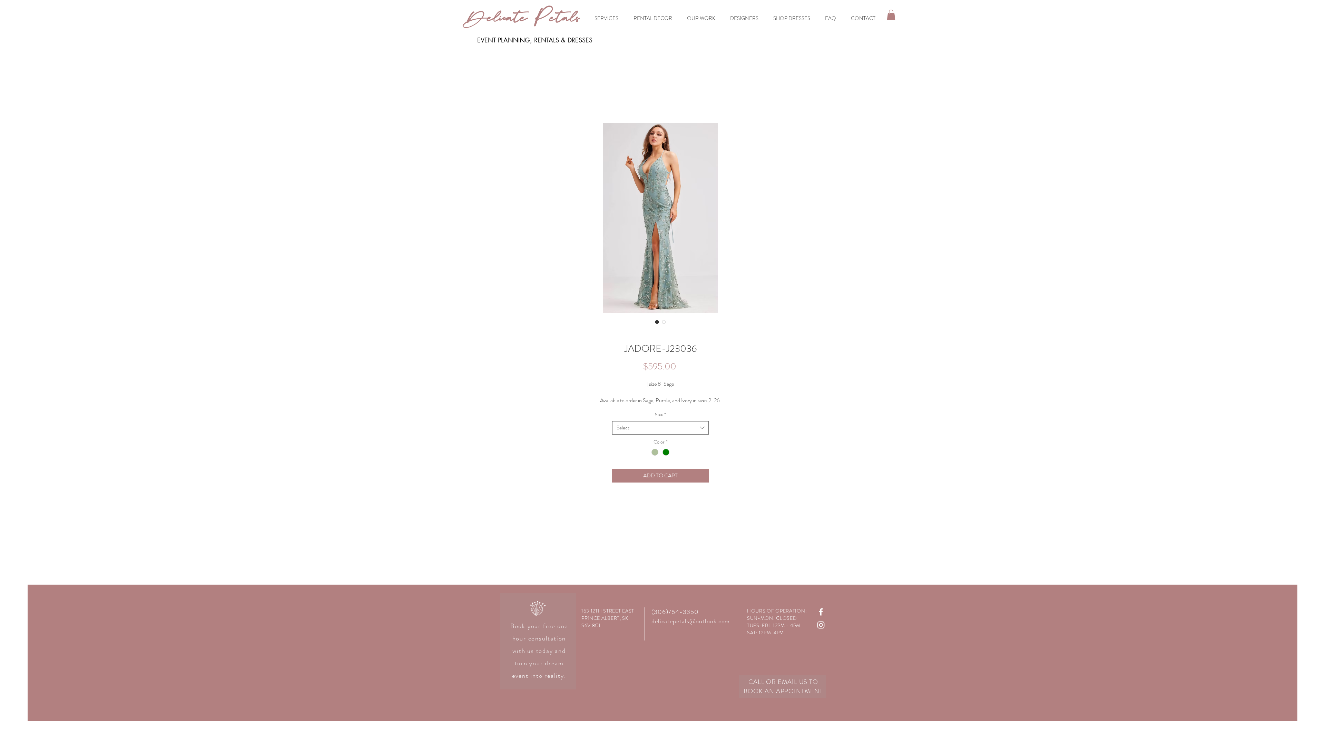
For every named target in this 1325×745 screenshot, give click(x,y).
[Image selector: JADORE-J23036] (657, 321)
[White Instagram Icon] (821, 625)
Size (660, 414)
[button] (891, 15)
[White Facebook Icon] (821, 612)
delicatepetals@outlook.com (690, 621)
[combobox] (660, 428)
